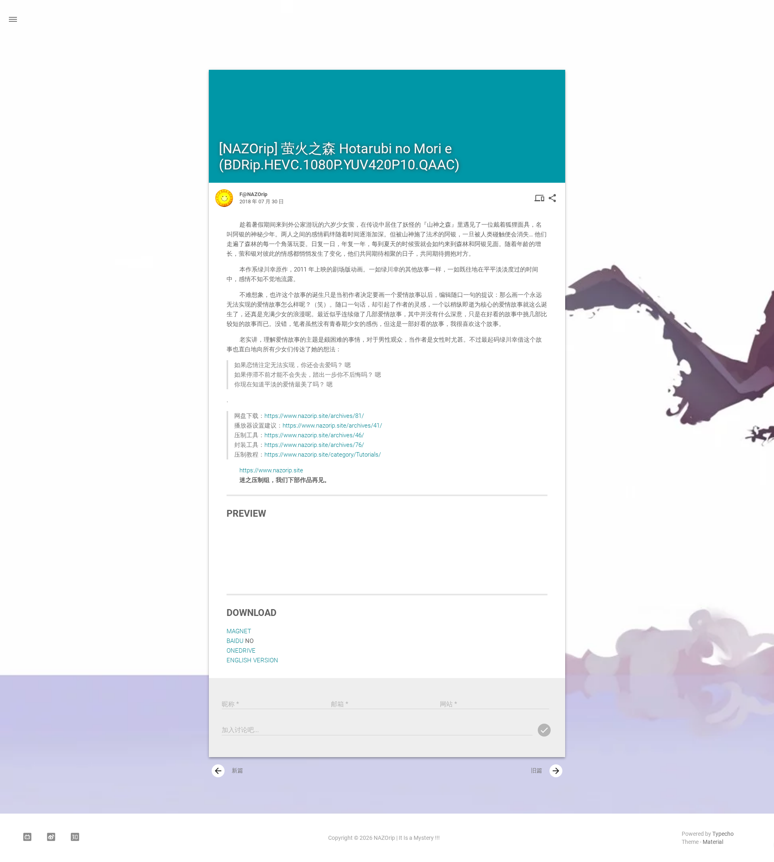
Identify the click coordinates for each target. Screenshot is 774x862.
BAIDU (235, 641)
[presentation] (218, 770)
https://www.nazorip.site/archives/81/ (314, 416)
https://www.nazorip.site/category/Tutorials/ (322, 454)
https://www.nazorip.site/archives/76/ (314, 445)
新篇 (228, 771)
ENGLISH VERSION (252, 660)
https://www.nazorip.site (271, 470)
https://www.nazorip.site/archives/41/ (332, 425)
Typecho (723, 834)
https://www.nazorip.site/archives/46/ (314, 435)
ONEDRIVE (241, 650)
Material (713, 842)
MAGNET (239, 631)
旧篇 (546, 771)
